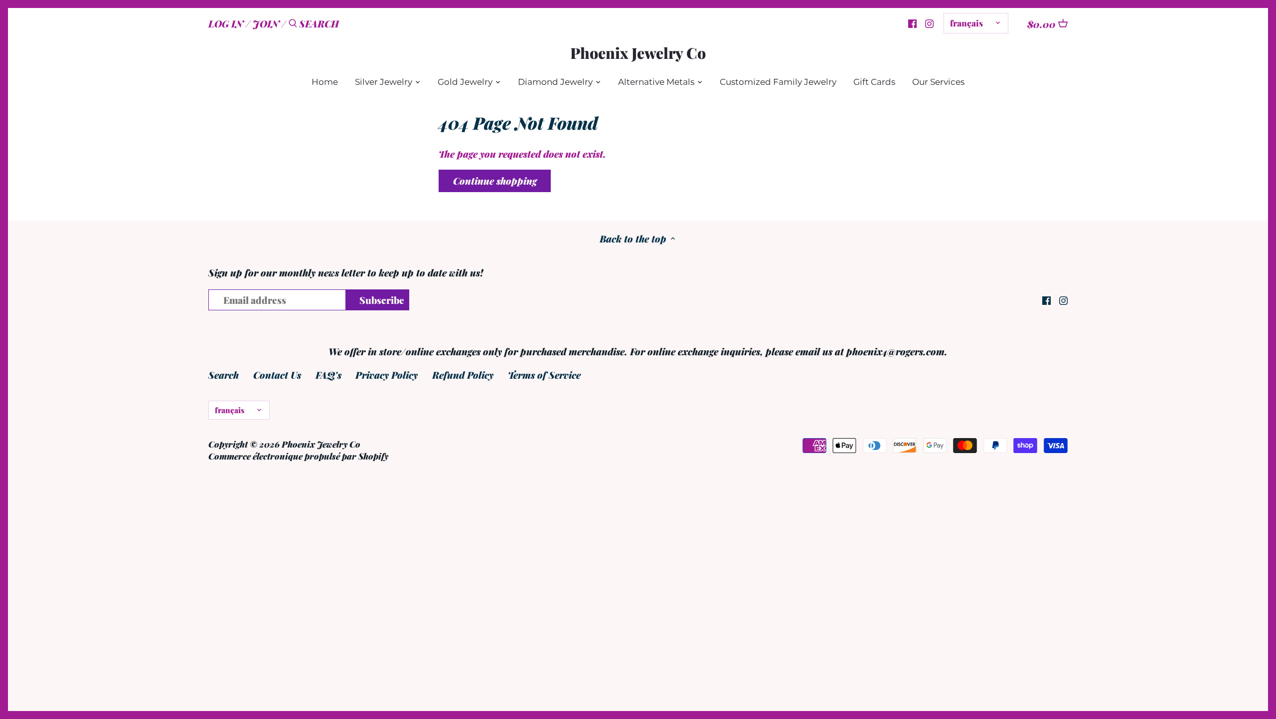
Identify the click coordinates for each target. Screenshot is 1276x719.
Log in (225, 23)
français (966, 22)
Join (266, 23)
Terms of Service (544, 374)
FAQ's (328, 374)
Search (223, 374)
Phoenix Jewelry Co (638, 52)
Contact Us (277, 374)
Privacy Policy (386, 374)
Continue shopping (495, 180)
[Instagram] (929, 22)
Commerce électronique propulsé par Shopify (298, 456)
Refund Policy (462, 374)
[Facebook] (912, 22)
